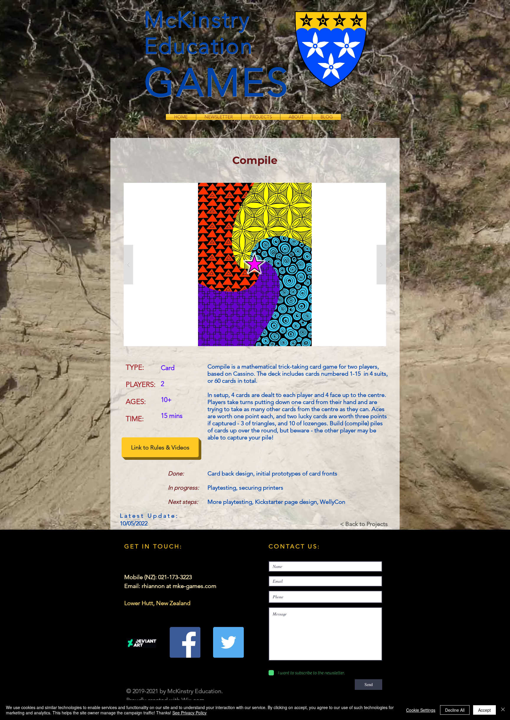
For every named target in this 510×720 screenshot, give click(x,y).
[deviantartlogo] (141, 642)
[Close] (502, 710)
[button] (255, 264)
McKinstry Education (199, 32)
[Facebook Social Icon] (185, 642)
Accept (484, 710)
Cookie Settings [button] (420, 710)
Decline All (455, 710)
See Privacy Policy (189, 713)
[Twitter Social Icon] (228, 642)
